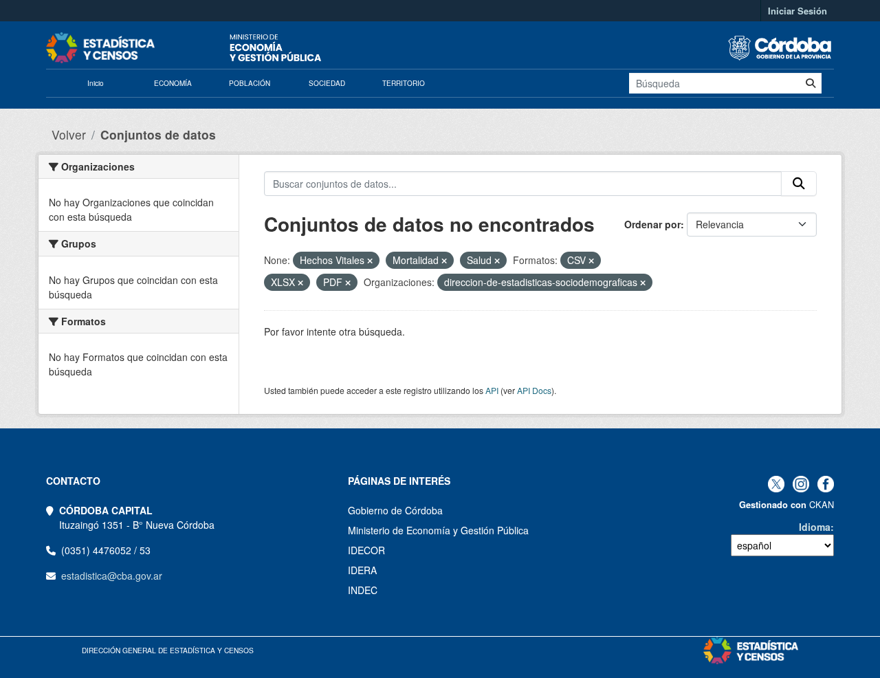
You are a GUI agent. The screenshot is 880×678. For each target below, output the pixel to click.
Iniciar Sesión (797, 10)
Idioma (814, 527)
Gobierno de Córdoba (395, 510)
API (491, 390)
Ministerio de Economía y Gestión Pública (438, 530)
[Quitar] (370, 260)
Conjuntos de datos (158, 134)
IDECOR (366, 550)
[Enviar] (810, 83)
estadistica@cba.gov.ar (111, 575)
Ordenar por (652, 224)
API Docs (534, 390)
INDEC (362, 590)
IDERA (362, 570)
